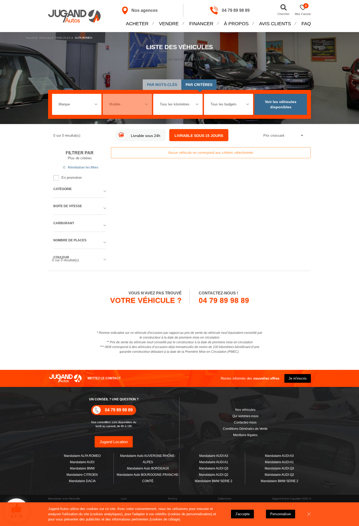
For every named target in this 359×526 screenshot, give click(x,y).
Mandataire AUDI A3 (213, 456)
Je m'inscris (298, 378)
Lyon (124, 498)
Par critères (199, 85)
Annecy (172, 498)
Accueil (30, 37)
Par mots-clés (162, 85)
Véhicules (45, 37)
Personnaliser (280, 514)
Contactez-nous (245, 422)
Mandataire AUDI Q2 (213, 475)
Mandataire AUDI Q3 (213, 468)
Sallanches (224, 498)
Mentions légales (245, 435)
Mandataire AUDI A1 (213, 462)
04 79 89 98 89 (236, 10)
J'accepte (242, 514)
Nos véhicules (245, 410)
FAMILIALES (63, 37)
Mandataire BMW (82, 468)
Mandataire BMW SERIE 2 (213, 481)
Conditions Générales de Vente (245, 429)
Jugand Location (114, 442)
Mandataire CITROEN (82, 475)
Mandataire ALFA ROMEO (82, 456)
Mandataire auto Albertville (64, 498)
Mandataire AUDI (82, 462)
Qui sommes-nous (245, 416)
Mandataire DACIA (82, 481)
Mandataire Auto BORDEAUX (148, 468)
